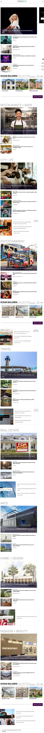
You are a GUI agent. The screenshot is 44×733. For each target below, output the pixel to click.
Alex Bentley (14, 40)
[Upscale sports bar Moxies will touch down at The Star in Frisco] (6, 140)
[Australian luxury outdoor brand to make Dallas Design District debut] (19, 574)
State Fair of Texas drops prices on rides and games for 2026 (17, 268)
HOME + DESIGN (11, 558)
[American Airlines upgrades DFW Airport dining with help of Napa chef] (6, 393)
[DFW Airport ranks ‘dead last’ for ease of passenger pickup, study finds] (19, 365)
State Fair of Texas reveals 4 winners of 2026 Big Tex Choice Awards (26, 494)
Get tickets (4, 731)
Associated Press (4, 33)
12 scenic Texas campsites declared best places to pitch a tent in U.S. (24, 382)
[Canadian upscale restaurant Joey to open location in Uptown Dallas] (6, 68)
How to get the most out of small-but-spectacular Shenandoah (24, 717)
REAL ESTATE (9, 430)
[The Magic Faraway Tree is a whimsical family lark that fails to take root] (6, 285)
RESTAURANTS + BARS (16, 105)
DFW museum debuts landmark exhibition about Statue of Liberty (24, 536)
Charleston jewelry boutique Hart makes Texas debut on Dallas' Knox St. (24, 47)
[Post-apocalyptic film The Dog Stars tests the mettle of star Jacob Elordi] (6, 40)
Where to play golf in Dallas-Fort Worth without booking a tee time (21, 232)
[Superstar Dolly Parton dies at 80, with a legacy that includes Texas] (6, 276)
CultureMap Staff (15, 204)
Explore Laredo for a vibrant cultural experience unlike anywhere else (23, 400)
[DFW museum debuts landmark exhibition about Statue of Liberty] (6, 538)
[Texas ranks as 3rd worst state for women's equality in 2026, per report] (6, 195)
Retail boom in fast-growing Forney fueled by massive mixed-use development (23, 472)
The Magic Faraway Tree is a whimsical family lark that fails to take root (24, 283)
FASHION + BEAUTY (14, 631)
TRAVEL (5, 349)
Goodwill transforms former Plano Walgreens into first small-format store (23, 673)
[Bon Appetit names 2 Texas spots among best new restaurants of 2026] (6, 149)
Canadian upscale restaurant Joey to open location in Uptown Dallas (23, 66)
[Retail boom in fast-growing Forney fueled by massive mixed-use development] (6, 475)
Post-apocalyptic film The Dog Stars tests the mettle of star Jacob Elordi (25, 38)
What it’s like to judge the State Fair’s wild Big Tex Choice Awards (26, 489)
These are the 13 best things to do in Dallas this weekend (24, 55)
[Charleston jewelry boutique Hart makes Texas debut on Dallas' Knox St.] (6, 49)
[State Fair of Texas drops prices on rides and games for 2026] (19, 257)
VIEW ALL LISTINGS (38, 96)
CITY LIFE (7, 160)
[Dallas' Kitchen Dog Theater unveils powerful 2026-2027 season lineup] (19, 519)
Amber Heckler (15, 195)
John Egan (14, 465)
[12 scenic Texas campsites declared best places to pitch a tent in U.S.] (6, 384)
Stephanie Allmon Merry (16, 49)
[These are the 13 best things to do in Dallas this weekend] (6, 58)
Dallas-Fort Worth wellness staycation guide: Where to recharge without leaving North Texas (22, 227)
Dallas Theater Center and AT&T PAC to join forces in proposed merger (23, 545)
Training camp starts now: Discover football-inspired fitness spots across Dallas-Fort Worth (25, 211)
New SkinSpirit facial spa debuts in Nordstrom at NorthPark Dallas (18, 658)
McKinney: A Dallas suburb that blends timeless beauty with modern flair (23, 421)
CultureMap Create (15, 213)
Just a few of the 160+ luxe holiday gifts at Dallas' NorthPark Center (22, 341)
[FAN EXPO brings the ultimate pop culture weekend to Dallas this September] (6, 294)
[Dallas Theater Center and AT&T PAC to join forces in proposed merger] (6, 547)
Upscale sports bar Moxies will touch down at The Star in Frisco (24, 138)
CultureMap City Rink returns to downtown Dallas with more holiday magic (27, 617)
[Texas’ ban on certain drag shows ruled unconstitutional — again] (19, 21)
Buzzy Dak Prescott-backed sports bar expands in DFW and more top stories (24, 202)
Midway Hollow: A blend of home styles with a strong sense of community (22, 412)
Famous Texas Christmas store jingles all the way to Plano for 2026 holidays (24, 591)
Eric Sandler (14, 149)
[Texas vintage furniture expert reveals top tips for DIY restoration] (6, 602)
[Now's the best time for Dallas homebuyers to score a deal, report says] (19, 446)
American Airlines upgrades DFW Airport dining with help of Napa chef (24, 391)
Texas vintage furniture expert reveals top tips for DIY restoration (23, 600)
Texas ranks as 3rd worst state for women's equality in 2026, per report (25, 193)
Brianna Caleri (20, 276)
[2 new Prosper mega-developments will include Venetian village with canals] (6, 465)
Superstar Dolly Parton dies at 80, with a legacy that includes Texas (25, 274)
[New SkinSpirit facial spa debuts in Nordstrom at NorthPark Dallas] (19, 647)
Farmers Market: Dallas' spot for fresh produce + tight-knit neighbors (23, 416)
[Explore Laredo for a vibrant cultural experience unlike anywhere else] (6, 402)
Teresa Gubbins (15, 68)
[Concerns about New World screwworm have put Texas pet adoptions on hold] (19, 176)
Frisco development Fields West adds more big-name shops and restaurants (25, 664)
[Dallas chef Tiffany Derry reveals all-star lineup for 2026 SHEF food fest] (19, 121)
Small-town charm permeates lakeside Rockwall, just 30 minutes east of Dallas (25, 721)
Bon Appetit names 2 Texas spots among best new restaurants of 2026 (23, 147)
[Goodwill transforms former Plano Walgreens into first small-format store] (6, 675)
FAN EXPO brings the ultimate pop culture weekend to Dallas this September (25, 292)
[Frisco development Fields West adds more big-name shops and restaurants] (6, 666)
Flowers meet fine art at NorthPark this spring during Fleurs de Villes (23, 337)
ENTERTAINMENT (12, 241)
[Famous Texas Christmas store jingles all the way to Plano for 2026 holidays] (6, 593)
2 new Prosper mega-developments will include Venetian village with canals (24, 463)
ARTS (4, 503)
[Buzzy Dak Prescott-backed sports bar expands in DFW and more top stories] (6, 204)
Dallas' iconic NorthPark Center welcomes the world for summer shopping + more (22, 332)
